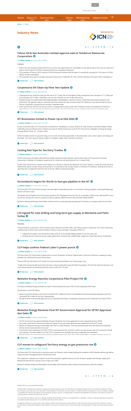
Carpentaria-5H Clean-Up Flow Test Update (43, 87)
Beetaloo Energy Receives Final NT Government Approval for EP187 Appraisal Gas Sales (64, 312)
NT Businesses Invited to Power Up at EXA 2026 (46, 119)
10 (104, 47)
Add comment (39, 81)
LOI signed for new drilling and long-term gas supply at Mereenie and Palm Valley (63, 214)
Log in (95, 5)
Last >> (113, 47)
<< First (86, 47)
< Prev (88, 47)
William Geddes (24, 60)
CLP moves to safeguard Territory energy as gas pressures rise (55, 344)
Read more (24, 81)
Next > (110, 47)
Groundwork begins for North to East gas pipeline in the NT (53, 181)
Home (19, 24)
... (90, 47)
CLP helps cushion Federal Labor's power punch (46, 247)
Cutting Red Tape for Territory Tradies (40, 150)
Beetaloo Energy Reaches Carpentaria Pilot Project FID (50, 278)
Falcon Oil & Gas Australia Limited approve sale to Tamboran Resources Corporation (60, 55)
